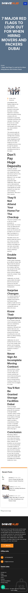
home (2, 65)
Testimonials (4, 575)
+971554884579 (8, 557)
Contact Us (3, 572)
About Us (7, 545)
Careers (3, 579)
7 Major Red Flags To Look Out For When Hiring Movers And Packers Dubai (16, 499)
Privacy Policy (4, 582)
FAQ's (2, 577)
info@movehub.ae (8, 561)
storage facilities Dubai (15, 455)
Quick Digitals (14, 590)
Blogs (2, 574)
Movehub (6, 588)
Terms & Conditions (5, 581)
